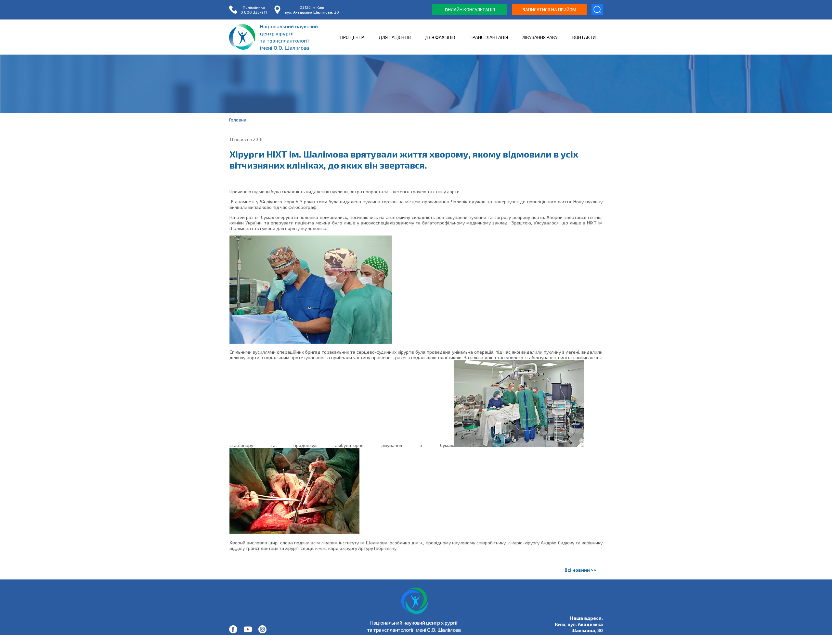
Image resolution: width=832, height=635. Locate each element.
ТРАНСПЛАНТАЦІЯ (489, 37)
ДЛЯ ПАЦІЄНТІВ (395, 37)
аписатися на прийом (549, 9)
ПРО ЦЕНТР (352, 37)
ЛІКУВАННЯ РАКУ (540, 37)
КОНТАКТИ (584, 37)
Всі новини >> (580, 570)
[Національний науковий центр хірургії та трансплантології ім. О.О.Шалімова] (233, 629)
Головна (237, 119)
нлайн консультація (470, 9)
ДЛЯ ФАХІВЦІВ (440, 37)
